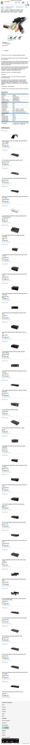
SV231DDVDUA (5, 277)
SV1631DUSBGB (5, 162)
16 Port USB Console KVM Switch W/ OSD (12, 160)
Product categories (6, 720)
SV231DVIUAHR (5, 354)
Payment (4, 707)
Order (3, 704)
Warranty (4, 711)
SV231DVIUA (5, 335)
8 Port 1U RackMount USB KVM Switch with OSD (14, 654)
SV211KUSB (4, 238)
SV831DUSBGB (5, 637)
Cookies (3, 735)
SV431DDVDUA (5, 487)
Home (2, 6)
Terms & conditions (6, 737)
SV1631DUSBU (5, 180)
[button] (28, 15)
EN (28, 5)
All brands (4, 722)
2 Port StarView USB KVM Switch (10, 409)
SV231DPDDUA (5, 296)
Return (3, 713)
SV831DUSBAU (5, 619)
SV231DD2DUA (5, 257)
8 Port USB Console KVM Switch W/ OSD (12, 636)
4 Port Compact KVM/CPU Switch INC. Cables (13, 427)
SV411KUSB (4, 449)
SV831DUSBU (5, 656)
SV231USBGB (5, 411)
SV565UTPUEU (5, 582)
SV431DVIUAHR (5, 543)
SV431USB (4, 562)
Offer (3, 716)
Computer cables (19, 6)
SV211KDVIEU (5, 218)
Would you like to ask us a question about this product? (13, 55)
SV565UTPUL (5, 601)
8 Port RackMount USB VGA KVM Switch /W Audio (14, 618)
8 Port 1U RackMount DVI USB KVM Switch (12, 691)
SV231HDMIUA (5, 373)
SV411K (3, 429)
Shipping (4, 709)
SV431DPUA (4, 505)
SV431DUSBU (5, 524)
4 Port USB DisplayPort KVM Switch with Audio (13, 504)
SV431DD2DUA (5, 468)
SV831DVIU (4, 693)
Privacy (3, 732)
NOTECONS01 (5, 143)
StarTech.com (9, 8)
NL (26, 5)
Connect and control (9, 6)
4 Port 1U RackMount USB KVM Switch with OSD (14, 522)
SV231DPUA (4, 315)
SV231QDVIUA (5, 393)
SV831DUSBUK (5, 675)
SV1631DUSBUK (5, 199)
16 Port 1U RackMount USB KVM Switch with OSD (14, 178)
